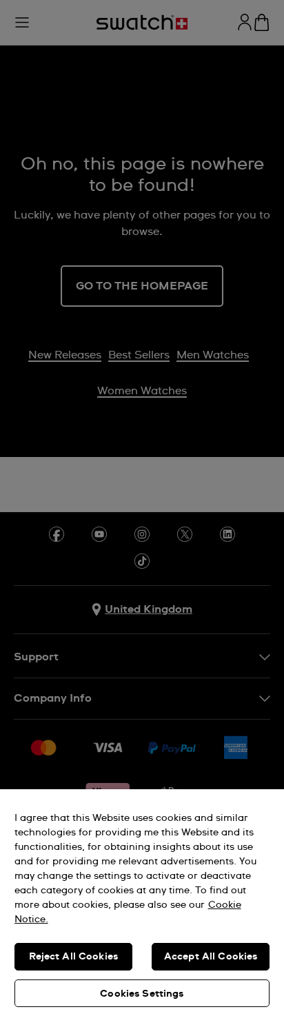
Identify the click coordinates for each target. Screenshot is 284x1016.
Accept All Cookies (211, 957)
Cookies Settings (141, 994)
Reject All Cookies (74, 957)
